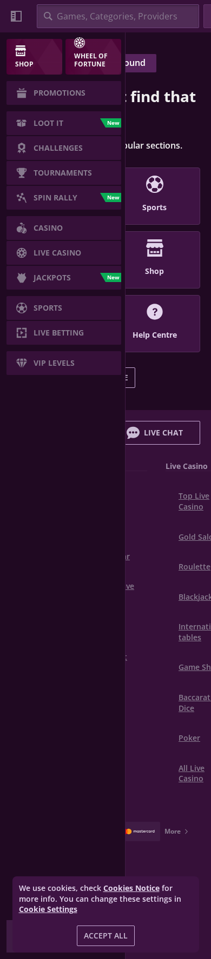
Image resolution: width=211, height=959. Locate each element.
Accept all (106, 935)
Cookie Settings (48, 909)
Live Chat (163, 432)
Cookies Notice (131, 888)
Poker (189, 738)
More (172, 831)
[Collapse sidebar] (16, 16)
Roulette (194, 566)
